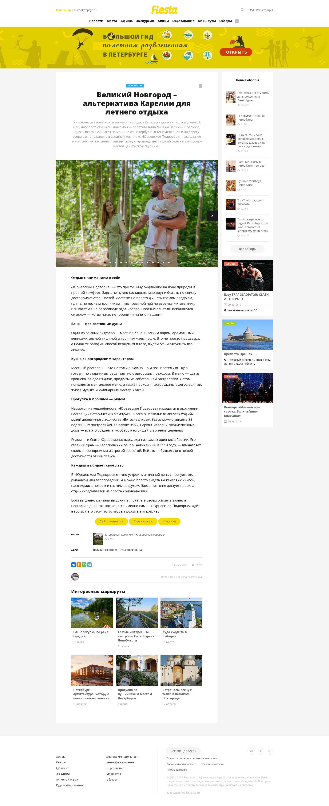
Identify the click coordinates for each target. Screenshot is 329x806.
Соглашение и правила (180, 764)
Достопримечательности (122, 756)
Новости (96, 21)
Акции (163, 21)
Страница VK (143, 521)
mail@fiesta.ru (190, 792)
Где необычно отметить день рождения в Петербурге (253, 96)
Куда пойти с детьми (69, 785)
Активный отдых (67, 779)
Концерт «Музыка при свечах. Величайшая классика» (242, 411)
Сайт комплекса (111, 521)
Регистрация (264, 10)
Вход (251, 10)
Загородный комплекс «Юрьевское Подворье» (135, 534)
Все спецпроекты (183, 751)
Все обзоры (247, 249)
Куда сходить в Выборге (174, 634)
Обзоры (225, 21)
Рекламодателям (177, 769)
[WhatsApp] (84, 564)
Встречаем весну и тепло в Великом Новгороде (177, 694)
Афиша (127, 21)
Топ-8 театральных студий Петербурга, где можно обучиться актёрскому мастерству (252, 225)
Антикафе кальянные (120, 762)
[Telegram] (89, 564)
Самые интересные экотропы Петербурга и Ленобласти (136, 636)
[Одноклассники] (79, 564)
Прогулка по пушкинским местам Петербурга (135, 694)
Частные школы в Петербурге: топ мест (251, 163)
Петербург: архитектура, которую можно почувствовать (91, 694)
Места (112, 21)
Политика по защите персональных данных (193, 758)
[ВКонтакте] (73, 564)
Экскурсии (145, 21)
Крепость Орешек (238, 354)
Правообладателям (212, 764)
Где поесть (63, 768)
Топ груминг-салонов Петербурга (251, 117)
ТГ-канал (169, 521)
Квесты (61, 762)
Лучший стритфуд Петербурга (249, 183)
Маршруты (207, 21)
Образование (183, 21)
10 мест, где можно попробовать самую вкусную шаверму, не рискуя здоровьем (251, 140)
